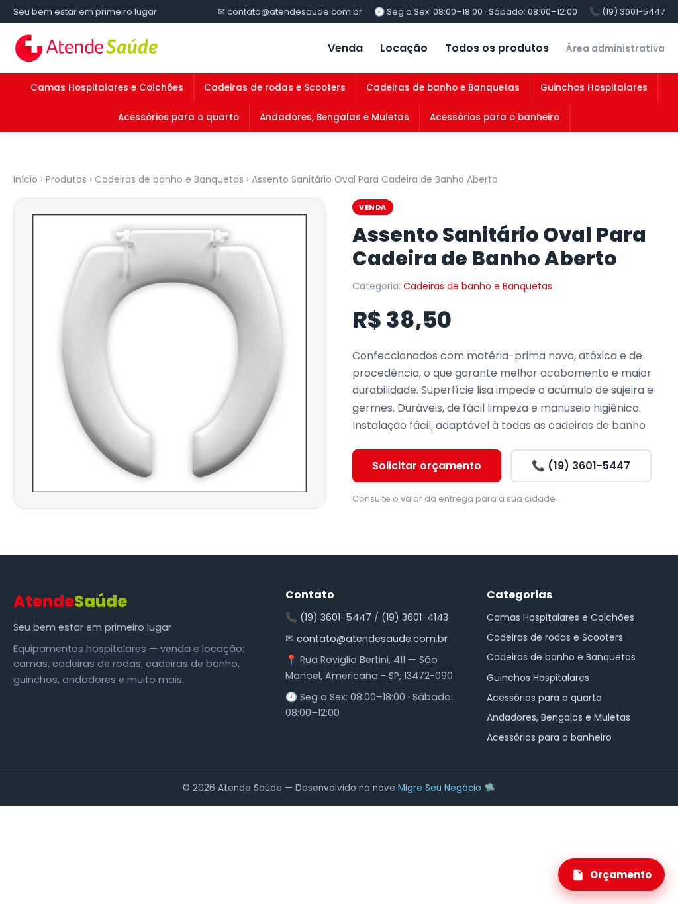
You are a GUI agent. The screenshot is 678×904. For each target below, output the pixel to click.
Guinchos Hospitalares (594, 87)
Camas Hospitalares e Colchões (106, 87)
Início (25, 179)
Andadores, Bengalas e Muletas (334, 117)
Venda (345, 48)
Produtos (66, 179)
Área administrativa (615, 48)
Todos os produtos (497, 48)
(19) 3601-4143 (414, 617)
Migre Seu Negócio (439, 788)
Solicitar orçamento (426, 465)
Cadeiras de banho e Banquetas (443, 87)
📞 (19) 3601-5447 (627, 11)
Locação (404, 48)
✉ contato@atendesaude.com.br (290, 11)
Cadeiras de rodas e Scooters (275, 87)
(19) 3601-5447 (335, 617)
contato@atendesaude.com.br (372, 638)
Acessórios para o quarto (178, 117)
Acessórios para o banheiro (494, 117)
